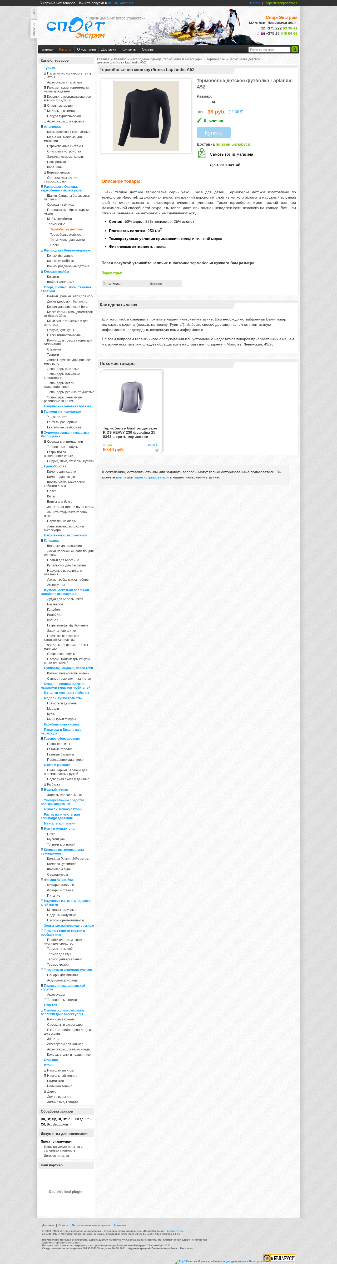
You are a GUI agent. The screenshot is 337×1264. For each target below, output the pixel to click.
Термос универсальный (64, 959)
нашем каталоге (120, 3)
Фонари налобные (61, 885)
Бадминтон (55, 1081)
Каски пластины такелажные (68, 132)
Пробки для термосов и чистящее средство (63, 941)
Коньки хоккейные (60, 261)
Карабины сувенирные (62, 724)
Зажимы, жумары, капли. (65, 157)
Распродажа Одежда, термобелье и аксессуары (61, 188)
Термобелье (56, 224)
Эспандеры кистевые (63, 369)
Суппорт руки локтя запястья (69, 678)
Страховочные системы (65, 146)
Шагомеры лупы (59, 869)
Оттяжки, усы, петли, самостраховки (61, 179)
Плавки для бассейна (63, 560)
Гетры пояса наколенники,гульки (58, 454)
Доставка (108, 49)
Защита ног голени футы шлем (70, 507)
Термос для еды (59, 954)
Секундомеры (57, 874)
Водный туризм (56, 790)
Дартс (51, 1091)
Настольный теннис (62, 1076)
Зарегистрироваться (281, 3)
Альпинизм (53, 127)
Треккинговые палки (62, 1000)
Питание (53, 895)
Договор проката (56, 1156)
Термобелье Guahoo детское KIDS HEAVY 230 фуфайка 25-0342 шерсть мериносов (130, 432)
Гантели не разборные (64, 427)
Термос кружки (58, 964)
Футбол (52, 620)
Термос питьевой (60, 949)
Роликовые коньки (60, 1019)
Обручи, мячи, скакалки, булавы (70, 461)
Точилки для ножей (61, 844)
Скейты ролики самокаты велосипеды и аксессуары (62, 1012)
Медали (53, 708)
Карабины (54, 167)
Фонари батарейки (58, 880)
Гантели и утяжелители (62, 411)
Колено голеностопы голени (68, 673)
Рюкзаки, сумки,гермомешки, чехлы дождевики (67, 89)
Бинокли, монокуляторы (63, 809)
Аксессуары (56, 585)
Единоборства (55, 466)
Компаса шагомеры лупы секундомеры (62, 851)
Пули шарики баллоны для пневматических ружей (65, 772)
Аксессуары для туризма (65, 121)
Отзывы (148, 49)
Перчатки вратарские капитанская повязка (61, 637)
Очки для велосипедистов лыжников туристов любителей (65, 685)
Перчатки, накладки (62, 521)
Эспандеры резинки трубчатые (70, 392)
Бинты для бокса (59, 501)
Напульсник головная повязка (67, 406)
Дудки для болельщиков (65, 599)
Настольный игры (60, 1070)
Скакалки (54, 349)
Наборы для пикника (62, 975)
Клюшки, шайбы (56, 271)
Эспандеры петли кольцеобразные (59, 385)
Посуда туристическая (64, 116)
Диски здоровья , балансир (67, 301)
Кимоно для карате (61, 471)
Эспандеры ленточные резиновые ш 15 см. (63, 399)
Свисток (50, 1005)
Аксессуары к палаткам (64, 82)
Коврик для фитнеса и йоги (67, 307)
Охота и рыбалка (57, 765)
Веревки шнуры (59, 172)
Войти (255, 3)
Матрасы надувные (61, 910)
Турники (53, 355)
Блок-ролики (56, 162)
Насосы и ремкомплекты (65, 920)
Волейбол (54, 615)
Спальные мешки (60, 105)
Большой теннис (59, 1086)
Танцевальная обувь (62, 447)
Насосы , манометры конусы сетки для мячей (67, 661)
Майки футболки (59, 219)
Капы (51, 496)
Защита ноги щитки (61, 631)
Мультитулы (56, 839)
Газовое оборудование (62, 738)
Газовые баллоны (60, 754)
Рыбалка (53, 784)
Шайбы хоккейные (61, 282)
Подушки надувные (61, 915)
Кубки (51, 714)
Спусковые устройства (64, 151)
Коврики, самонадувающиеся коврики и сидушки (67, 98)
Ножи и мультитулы (59, 829)
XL (214, 102)
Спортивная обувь (61, 654)
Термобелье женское (66, 234)
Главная (47, 49)
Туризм (49, 68)
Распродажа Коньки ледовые (67, 250)
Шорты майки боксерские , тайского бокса (65, 484)
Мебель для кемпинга (63, 111)
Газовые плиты (58, 744)
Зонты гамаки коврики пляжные (69, 925)
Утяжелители (57, 417)
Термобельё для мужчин (68, 240)
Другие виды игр (59, 1097)
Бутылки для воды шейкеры (66, 693)
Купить (213, 133)
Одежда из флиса (60, 204)
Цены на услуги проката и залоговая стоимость (63, 1148)
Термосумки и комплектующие (68, 970)
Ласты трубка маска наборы (68, 579)
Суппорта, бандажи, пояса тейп (68, 668)
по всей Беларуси (233, 144)
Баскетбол (55, 604)
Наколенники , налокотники (65, 535)
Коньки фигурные (60, 256)
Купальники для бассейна (66, 565)
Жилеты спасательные (64, 795)
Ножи (51, 834)
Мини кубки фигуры (61, 719)
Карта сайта (175, 1231)
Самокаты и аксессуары (65, 1024)
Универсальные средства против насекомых (63, 802)
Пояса (52, 491)
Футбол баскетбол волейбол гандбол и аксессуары (65, 592)
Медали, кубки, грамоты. (63, 698)
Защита (53, 1039)
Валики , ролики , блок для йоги (70, 296)
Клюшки (53, 277)
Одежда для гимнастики (65, 441)
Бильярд (51, 1060)
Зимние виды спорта (62, 1102)
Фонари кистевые (60, 890)
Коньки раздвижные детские (68, 266)
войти (121, 477)
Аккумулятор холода (62, 980)
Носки (54, 245)
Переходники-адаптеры (65, 760)
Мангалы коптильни (59, 823)
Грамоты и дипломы (62, 703)
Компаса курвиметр (61, 864)
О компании (86, 49)
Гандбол (53, 609)
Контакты (129, 49)
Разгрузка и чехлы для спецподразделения (60, 816)
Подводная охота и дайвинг (68, 779)
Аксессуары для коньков (65, 1044)
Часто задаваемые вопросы (91, 1225)
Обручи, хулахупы (60, 330)
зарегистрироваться (151, 477)
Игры (48, 1065)
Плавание (52, 540)
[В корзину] (157, 450)
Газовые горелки (59, 749)
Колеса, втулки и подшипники (69, 1054)
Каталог (65, 49)
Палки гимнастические (64, 335)
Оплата (63, 1225)
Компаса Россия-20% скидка (68, 859)
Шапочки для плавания (64, 546)
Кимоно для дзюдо (61, 477)
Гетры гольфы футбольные (67, 625)
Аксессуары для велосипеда (68, 1049)
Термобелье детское (66, 229)
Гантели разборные (62, 422)
